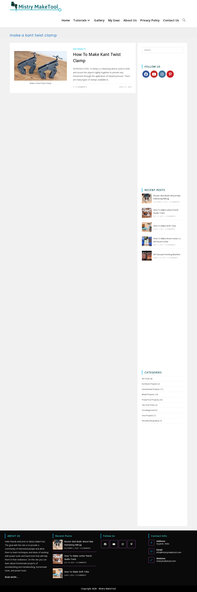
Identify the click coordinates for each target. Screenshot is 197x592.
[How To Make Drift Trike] (147, 227)
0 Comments (81, 87)
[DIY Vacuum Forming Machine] (147, 256)
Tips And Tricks (148, 405)
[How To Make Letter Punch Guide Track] (147, 213)
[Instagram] (162, 74)
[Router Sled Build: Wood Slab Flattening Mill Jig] (147, 198)
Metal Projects (148, 394)
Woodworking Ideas (150, 420)
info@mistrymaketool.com (168, 552)
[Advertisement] (162, 133)
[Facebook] (146, 74)
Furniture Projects (149, 384)
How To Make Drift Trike (164, 225)
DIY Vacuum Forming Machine (166, 254)
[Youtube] (154, 74)
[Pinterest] (170, 74)
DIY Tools (146, 378)
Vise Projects (79, 49)
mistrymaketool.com (166, 561)
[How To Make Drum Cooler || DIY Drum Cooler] (147, 241)
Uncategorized (148, 410)
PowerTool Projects (150, 399)
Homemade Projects (151, 389)
